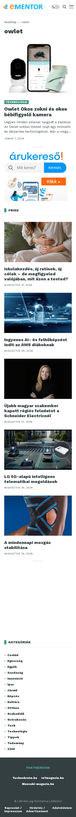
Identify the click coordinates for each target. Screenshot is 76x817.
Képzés (13, 696)
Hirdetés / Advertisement (37, 809)
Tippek (13, 737)
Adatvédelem (62, 807)
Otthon (13, 708)
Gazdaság (15, 672)
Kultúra (13, 702)
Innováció (15, 678)
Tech (11, 725)
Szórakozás (16, 719)
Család (12, 655)
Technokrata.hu (24, 777)
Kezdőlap (10, 22)
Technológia (16, 102)
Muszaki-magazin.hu (38, 784)
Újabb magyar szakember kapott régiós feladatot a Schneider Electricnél (31, 410)
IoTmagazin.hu (52, 777)
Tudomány (15, 743)
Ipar (10, 684)
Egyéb (12, 666)
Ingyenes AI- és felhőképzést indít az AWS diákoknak (35, 342)
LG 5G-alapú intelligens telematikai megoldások (30, 479)
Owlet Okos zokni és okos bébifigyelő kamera (35, 112)
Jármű (12, 690)
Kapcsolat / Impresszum (13, 809)
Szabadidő (15, 713)
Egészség (14, 661)
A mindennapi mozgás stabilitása (27, 545)
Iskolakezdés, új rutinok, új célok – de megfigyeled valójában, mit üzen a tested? (36, 273)
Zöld (11, 749)
